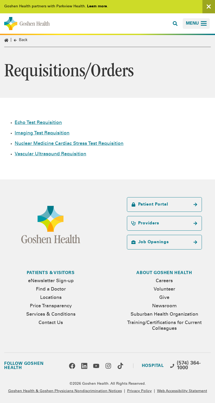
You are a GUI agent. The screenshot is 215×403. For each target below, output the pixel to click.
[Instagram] (108, 366)
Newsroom (164, 306)
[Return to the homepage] (27, 23)
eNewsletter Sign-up (51, 281)
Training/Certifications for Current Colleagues (164, 326)
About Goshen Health (164, 273)
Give (164, 298)
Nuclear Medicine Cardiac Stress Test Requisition (69, 143)
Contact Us (51, 323)
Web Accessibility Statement (182, 391)
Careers (164, 281)
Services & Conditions (51, 314)
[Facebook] (72, 366)
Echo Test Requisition (38, 123)
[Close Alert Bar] (208, 6)
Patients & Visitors (50, 273)
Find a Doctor (51, 289)
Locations (51, 298)
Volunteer (164, 289)
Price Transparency (51, 306)
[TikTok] (120, 366)
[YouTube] (96, 366)
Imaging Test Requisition (42, 133)
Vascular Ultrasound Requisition (50, 154)
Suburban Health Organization (164, 314)
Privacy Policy (139, 391)
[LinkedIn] (84, 366)
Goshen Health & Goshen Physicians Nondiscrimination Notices (65, 391)
